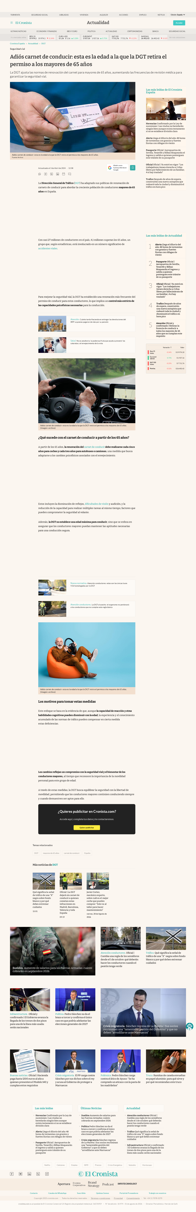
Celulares (61, 1165)
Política (91, 31)
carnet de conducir (94, 446)
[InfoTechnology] (127, 1184)
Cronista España (17, 43)
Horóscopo (147, 1165)
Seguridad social (39, 15)
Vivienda (84, 15)
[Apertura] (64, 1184)
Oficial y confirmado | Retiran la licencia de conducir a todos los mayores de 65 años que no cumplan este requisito (169, 329)
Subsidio (132, 1165)
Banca (156, 31)
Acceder (179, 23)
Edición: (177, 15)
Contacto (34, 1193)
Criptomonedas (134, 31)
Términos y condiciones (100, 1198)
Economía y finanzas (47, 31)
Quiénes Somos (102, 1193)
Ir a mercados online (18, 37)
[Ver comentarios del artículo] (69, 174)
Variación (166, 347)
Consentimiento (133, 1198)
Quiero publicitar (90, 827)
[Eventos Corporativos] (79, 1184)
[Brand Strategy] (94, 1184)
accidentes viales (47, 248)
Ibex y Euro (72, 31)
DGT (43, 43)
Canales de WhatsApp (57, 1193)
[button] (189, 1026)
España (87, 853)
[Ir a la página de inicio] (23, 22)
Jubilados (64, 15)
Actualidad (111, 31)
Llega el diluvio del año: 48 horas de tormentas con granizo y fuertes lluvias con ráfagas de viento (165, 140)
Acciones (123, 15)
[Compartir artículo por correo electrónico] (63, 174)
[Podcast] (108, 1184)
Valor (182, 347)
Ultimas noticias (18, 31)
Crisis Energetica (115, 1165)
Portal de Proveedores (129, 1193)
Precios (98, 1165)
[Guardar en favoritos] (132, 167)
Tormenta (15, 15)
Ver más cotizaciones (177, 37)
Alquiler (104, 15)
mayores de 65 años (51, 853)
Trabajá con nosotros (157, 1193)
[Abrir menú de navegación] (11, 22)
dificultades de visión (96, 503)
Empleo (142, 15)
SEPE (86, 1165)
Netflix (161, 15)
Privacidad (118, 1198)
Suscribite (81, 1193)
